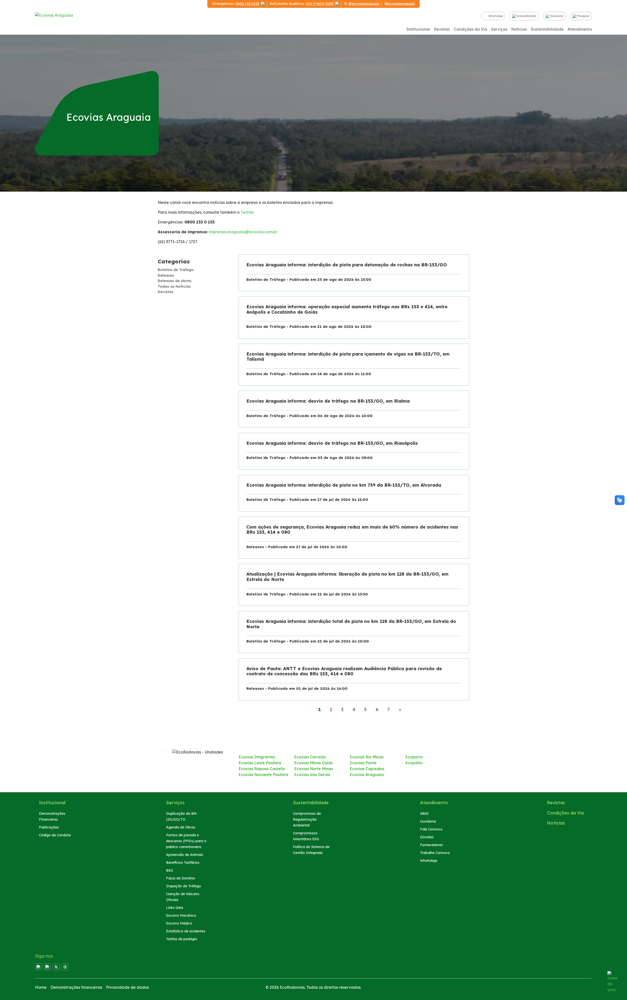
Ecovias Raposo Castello (262, 768)
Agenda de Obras (180, 827)
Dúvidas (427, 837)
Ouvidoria (556, 16)
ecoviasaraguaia (401, 3)
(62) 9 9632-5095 (320, 3)
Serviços (499, 29)
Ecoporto (414, 756)
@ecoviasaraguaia (363, 3)
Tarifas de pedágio (181, 939)
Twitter (247, 212)
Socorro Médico (179, 923)
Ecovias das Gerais (312, 774)
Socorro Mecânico (181, 915)
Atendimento (579, 29)
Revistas (442, 29)
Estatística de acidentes (185, 931)
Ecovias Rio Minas (367, 756)
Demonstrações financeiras (76, 987)
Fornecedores (431, 845)
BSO (169, 870)
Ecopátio (413, 762)
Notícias (519, 29)
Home (41, 987)
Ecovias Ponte (363, 762)
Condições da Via (470, 29)
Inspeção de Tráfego (183, 886)
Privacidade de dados (127, 987)
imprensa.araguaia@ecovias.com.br (243, 231)
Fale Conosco (431, 829)
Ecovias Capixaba (367, 768)
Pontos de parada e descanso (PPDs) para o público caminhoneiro (186, 841)
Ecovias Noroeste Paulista (263, 774)
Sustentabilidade (547, 29)
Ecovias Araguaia (367, 774)
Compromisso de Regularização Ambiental (307, 819)
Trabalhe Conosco (435, 853)
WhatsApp (495, 16)
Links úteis (174, 907)
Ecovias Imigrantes (257, 756)
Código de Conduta (55, 835)
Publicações (49, 827)
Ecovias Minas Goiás (313, 762)
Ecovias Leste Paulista (260, 762)
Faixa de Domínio (180, 878)
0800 (424, 813)
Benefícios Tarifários (182, 862)
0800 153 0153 (247, 3)
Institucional (418, 29)
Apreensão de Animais (184, 854)
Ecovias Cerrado (310, 756)
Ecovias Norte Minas (313, 768)
